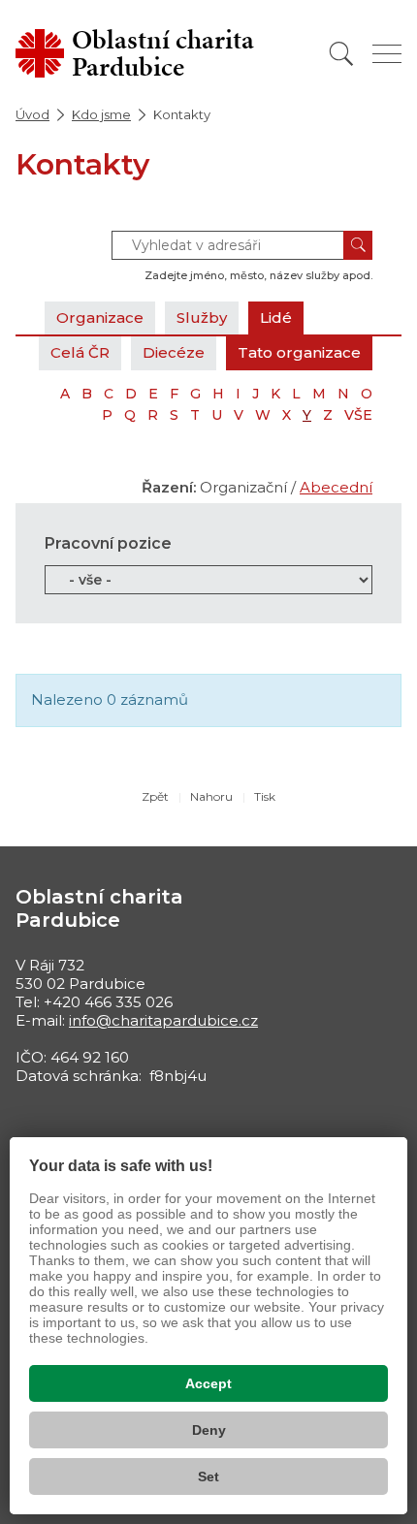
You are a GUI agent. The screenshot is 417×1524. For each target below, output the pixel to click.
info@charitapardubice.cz (163, 1020)
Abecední (336, 487)
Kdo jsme (101, 114)
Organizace (100, 317)
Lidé (276, 317)
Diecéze (174, 352)
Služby (201, 317)
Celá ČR (80, 352)
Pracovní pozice (108, 543)
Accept (208, 1383)
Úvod (32, 114)
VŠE (358, 415)
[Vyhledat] (341, 54)
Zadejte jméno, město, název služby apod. (258, 275)
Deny (209, 1430)
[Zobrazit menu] (386, 54)
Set (208, 1476)
